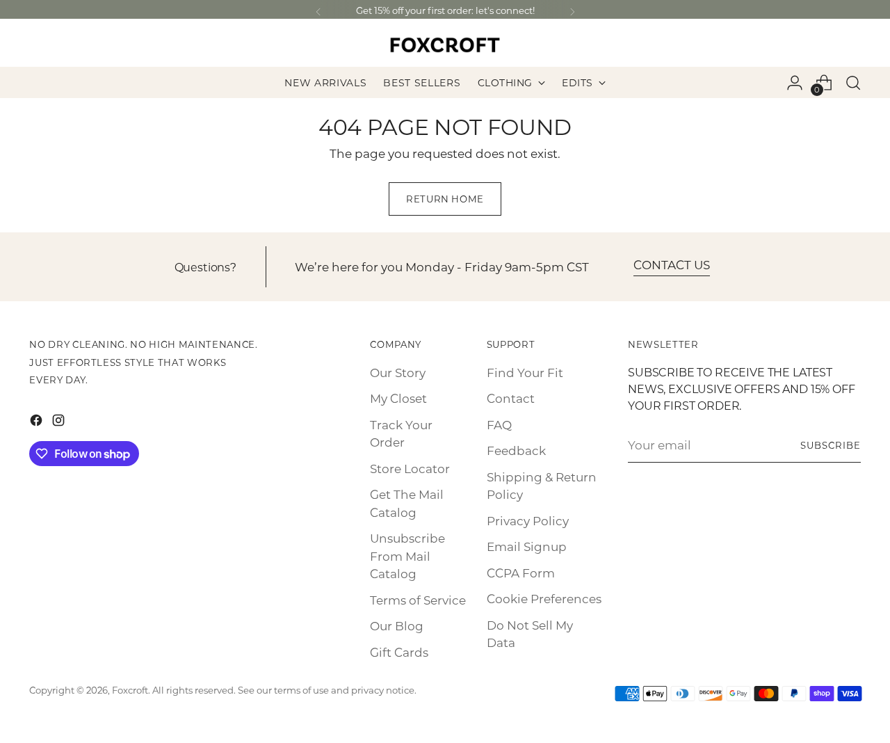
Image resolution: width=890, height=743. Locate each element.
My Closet (398, 398)
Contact (511, 398)
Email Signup (527, 546)
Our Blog (396, 625)
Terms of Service (418, 599)
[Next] (572, 12)
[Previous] (318, 12)
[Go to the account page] (795, 83)
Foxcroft (130, 690)
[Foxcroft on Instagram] (59, 422)
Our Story (398, 372)
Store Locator (410, 468)
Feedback (516, 450)
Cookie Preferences (544, 598)
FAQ (499, 424)
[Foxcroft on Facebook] (37, 422)
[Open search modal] (853, 83)
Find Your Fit (525, 372)
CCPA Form (521, 572)
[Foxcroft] (445, 45)
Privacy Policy (528, 520)
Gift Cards (399, 652)
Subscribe (830, 445)
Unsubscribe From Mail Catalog (407, 555)
